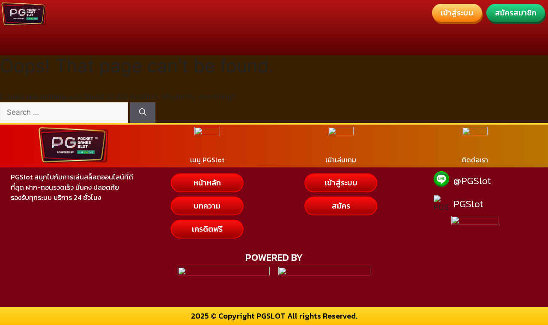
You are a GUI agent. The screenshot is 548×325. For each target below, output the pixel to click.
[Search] (142, 112)
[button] (457, 13)
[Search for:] (65, 112)
